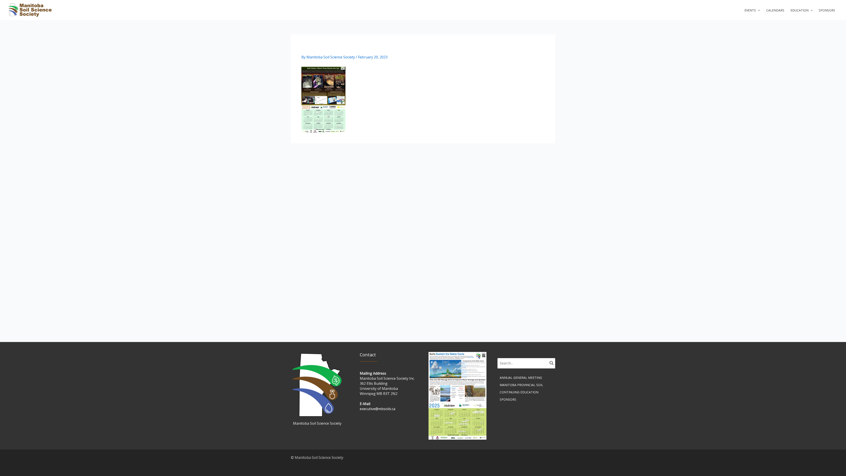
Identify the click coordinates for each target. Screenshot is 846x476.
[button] (752, 10)
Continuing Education (519, 392)
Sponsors (508, 399)
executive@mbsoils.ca (377, 408)
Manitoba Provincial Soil (521, 385)
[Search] (552, 363)
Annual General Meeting (521, 378)
